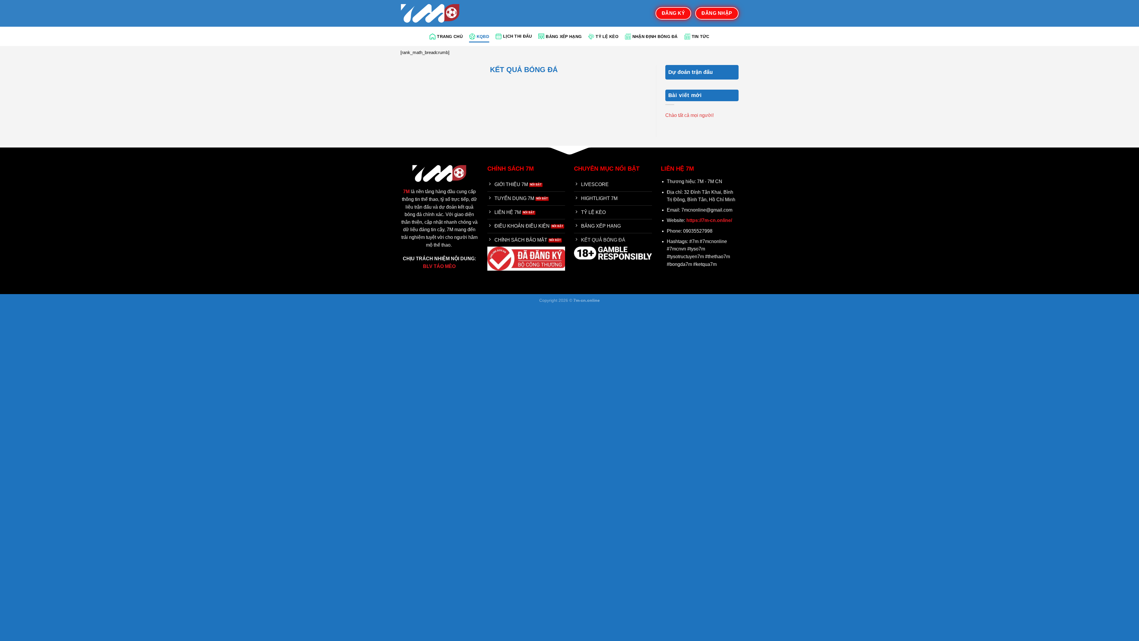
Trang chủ (450, 36)
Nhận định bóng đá (655, 36)
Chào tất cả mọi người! (689, 115)
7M (406, 191)
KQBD (483, 36)
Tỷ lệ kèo (607, 36)
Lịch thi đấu (517, 36)
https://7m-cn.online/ (709, 220)
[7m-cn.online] (430, 13)
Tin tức (701, 36)
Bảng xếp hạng (564, 36)
